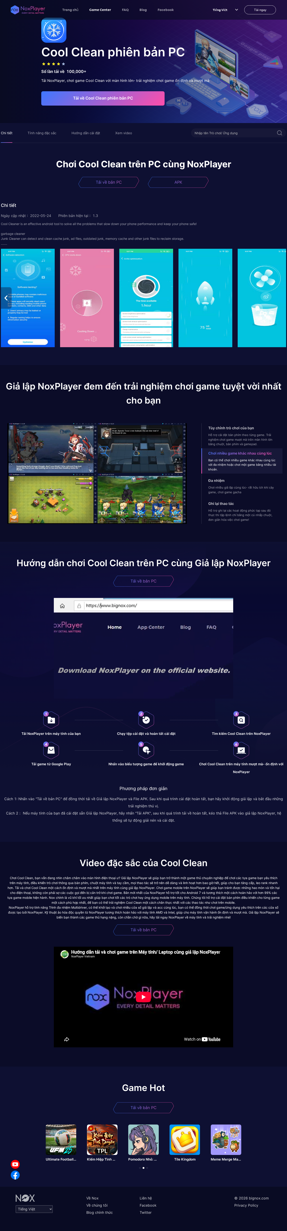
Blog (143, 10)
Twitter (146, 1212)
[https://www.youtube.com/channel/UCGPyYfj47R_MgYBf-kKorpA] (15, 1164)
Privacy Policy (246, 1205)
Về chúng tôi (97, 1205)
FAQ (125, 10)
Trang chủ (70, 10)
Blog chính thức (99, 1212)
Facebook (166, 10)
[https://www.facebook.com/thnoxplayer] (15, 1175)
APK (178, 182)
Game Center (100, 10)
